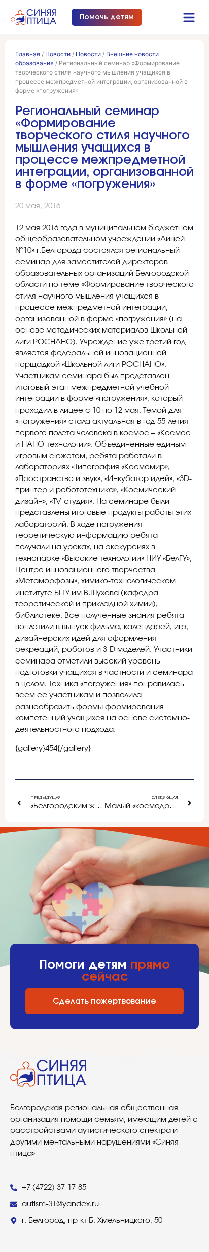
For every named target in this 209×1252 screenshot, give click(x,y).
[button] (189, 17)
